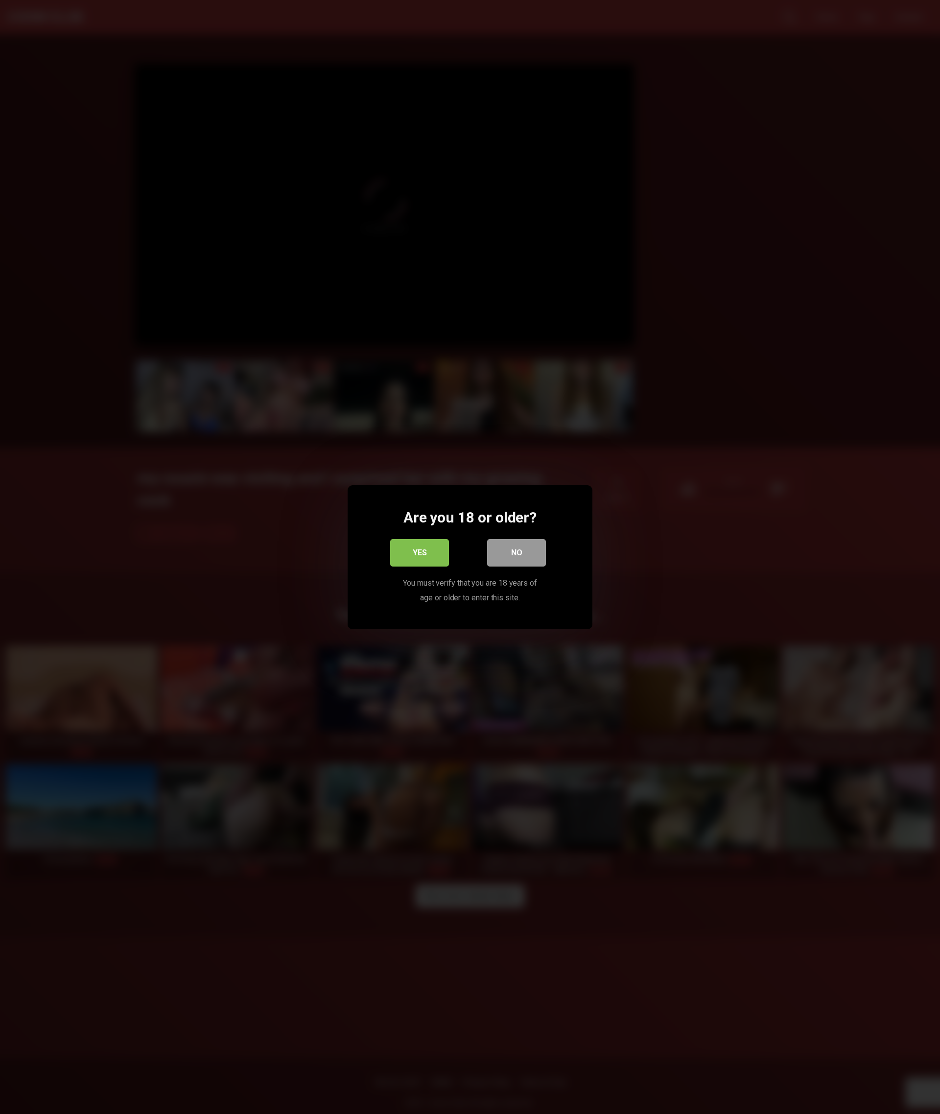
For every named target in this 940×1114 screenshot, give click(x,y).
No (516, 552)
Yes (420, 552)
